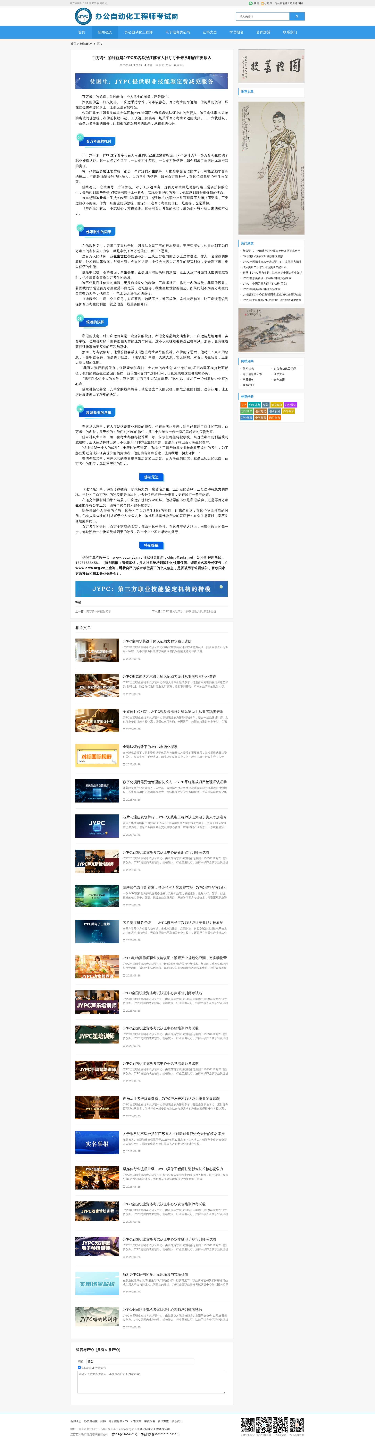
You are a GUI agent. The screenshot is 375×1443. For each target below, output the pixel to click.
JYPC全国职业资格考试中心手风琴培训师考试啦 (161, 1063)
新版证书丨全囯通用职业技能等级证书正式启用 (271, 250)
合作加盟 (263, 32)
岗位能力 (274, 417)
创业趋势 (260, 411)
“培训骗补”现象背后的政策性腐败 (263, 256)
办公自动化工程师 (139, 32)
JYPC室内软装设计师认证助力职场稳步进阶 (189, 611)
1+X (243, 404)
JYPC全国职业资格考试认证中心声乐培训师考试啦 (162, 993)
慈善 (266, 404)
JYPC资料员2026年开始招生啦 (261, 289)
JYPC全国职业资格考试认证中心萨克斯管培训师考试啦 (166, 852)
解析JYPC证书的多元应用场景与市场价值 (155, 1274)
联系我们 (290, 32)
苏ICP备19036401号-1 (126, 1434)
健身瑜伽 (276, 404)
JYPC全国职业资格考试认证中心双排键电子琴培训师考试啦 (169, 1239)
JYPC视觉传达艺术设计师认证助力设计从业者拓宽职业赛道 (169, 676)
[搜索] (296, 16)
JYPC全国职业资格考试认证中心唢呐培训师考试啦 (162, 1310)
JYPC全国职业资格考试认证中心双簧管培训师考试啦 (164, 1204)
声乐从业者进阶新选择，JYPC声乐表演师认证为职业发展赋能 (171, 1099)
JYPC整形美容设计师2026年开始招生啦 (267, 278)
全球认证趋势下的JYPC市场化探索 (150, 747)
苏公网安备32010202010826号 (160, 1434)
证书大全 (210, 32)
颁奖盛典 (254, 404)
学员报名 (236, 32)
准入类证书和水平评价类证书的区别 (265, 267)
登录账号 (100, 1367)
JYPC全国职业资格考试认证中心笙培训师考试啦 (161, 1028)
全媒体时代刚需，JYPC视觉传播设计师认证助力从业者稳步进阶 (173, 712)
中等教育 (260, 417)
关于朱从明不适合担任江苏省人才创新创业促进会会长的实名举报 (174, 1134)
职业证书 (246, 411)
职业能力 (290, 404)
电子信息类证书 (177, 32)
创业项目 (274, 411)
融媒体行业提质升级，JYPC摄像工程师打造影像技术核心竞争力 (173, 1169)
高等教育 (288, 411)
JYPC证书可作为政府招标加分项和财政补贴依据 (272, 300)
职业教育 (246, 417)
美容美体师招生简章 (98, 611)
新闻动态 (105, 32)
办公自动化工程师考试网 (289, 3)
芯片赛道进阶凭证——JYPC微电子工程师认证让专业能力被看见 (173, 923)
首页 (81, 32)
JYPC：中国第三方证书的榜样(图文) (265, 283)
